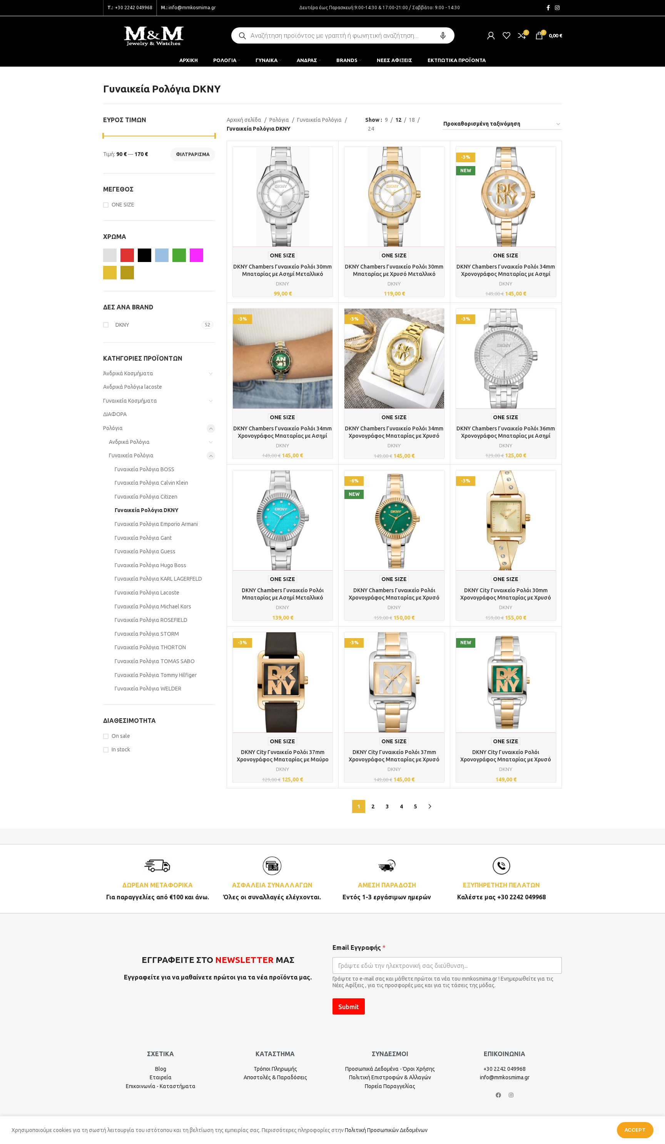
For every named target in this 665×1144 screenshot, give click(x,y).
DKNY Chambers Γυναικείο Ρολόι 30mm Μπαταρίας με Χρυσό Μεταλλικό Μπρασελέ (394, 274)
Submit (348, 1006)
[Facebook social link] (548, 8)
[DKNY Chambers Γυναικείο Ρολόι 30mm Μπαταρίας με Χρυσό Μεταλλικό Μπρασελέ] (394, 197)
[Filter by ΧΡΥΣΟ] (110, 272)
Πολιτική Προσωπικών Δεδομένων (386, 1130)
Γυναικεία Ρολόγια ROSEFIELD (151, 620)
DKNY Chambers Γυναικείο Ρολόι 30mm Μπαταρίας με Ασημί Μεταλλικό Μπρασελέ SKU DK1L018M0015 (282, 274)
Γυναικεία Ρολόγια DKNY (147, 510)
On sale (121, 736)
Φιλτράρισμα (193, 154)
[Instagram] (511, 1095)
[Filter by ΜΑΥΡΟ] (144, 255)
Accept (635, 1130)
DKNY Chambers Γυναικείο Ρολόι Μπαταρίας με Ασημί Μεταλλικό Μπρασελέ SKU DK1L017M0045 (283, 597)
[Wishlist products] (506, 35)
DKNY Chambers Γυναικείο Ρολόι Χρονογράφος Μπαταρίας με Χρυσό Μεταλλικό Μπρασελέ (394, 597)
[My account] (491, 35)
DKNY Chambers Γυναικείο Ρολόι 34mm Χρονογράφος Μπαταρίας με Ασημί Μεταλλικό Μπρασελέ (505, 274)
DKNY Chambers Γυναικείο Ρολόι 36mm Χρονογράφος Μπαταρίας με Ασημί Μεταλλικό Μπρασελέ (505, 436)
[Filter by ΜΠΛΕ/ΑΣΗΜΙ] (162, 255)
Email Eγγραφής (359, 947)
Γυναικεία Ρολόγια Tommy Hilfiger (156, 675)
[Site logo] (153, 35)
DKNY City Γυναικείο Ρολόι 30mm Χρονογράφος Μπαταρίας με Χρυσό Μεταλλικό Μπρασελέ (505, 597)
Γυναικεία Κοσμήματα (130, 401)
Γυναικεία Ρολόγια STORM (147, 634)
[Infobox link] (157, 878)
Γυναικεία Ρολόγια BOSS (144, 469)
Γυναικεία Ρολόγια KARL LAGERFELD (158, 579)
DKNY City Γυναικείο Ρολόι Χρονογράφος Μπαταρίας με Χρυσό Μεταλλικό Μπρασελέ (505, 759)
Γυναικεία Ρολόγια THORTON (150, 647)
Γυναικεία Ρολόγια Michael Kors (153, 606)
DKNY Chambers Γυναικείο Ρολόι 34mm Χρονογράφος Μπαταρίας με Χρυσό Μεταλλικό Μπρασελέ (394, 436)
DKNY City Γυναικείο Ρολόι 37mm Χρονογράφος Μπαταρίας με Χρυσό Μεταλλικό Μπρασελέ (394, 759)
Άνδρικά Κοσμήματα (128, 373)
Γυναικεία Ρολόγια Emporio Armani (156, 524)
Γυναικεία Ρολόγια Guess (145, 551)
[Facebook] (498, 1095)
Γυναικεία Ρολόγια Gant (143, 538)
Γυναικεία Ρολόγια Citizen (146, 497)
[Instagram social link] (557, 8)
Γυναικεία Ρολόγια (131, 455)
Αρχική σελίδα (244, 120)
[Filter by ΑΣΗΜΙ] (110, 255)
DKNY (282, 284)
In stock (121, 749)
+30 (133, 7)
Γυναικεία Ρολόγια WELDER (148, 688)
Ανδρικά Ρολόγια (129, 442)
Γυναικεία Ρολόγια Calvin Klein (151, 483)
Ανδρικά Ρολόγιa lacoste (132, 387)
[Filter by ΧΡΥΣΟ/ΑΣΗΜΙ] (127, 272)
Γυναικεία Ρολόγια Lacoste (147, 593)
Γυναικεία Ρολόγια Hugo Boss (150, 565)
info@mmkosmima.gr (192, 7)
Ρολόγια (113, 428)
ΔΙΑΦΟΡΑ (115, 414)
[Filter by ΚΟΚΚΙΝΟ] (127, 255)
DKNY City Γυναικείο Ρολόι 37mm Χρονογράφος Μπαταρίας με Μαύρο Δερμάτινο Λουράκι (283, 759)
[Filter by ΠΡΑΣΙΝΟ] (179, 255)
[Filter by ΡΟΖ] (196, 255)
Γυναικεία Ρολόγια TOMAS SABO (155, 661)
